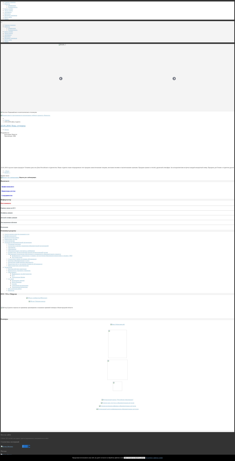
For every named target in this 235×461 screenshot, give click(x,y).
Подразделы (8, 267)
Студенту (11, 279)
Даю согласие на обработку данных (134, 458)
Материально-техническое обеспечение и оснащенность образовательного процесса (34, 254)
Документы (11, 247)
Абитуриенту (12, 272)
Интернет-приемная (10, 15)
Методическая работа (14, 289)
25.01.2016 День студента (13, 126)
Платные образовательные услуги (18, 260)
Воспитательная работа (11, 237)
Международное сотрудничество (18, 265)
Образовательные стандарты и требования (21, 251)
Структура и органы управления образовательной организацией (28, 246)
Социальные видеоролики (20, 285)
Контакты (7, 14)
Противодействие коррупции (17, 269)
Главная (6, 120)
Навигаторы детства (10, 239)
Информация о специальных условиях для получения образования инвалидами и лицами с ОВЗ (42, 255)
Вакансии (11, 290)
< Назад (6, 171)
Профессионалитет (10, 236)
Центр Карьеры (16, 282)
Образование (12, 249)
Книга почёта (8, 9)
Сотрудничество (9, 241)
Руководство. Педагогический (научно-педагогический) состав (28, 252)
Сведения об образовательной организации (18, 242)
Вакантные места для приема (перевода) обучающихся (25, 264)
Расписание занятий (18, 280)
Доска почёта (8, 10)
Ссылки (14, 284)
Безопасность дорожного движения (19, 270)
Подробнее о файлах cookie (154, 458)
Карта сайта (8, 17)
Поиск (6, 19)
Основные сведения (14, 244)
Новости (7, 4)
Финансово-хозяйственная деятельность (20, 262)
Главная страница (10, 2)
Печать (6, 129)
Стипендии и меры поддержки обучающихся (22, 259)
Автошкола (7, 12)
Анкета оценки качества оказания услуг (16, 234)
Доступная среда (17, 257)
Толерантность (12, 7)
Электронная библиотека (20, 287)
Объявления (12, 5)
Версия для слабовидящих (27, 177)
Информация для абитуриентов (21, 274)
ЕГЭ (13, 275)
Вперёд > (7, 172)
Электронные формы (18, 277)
